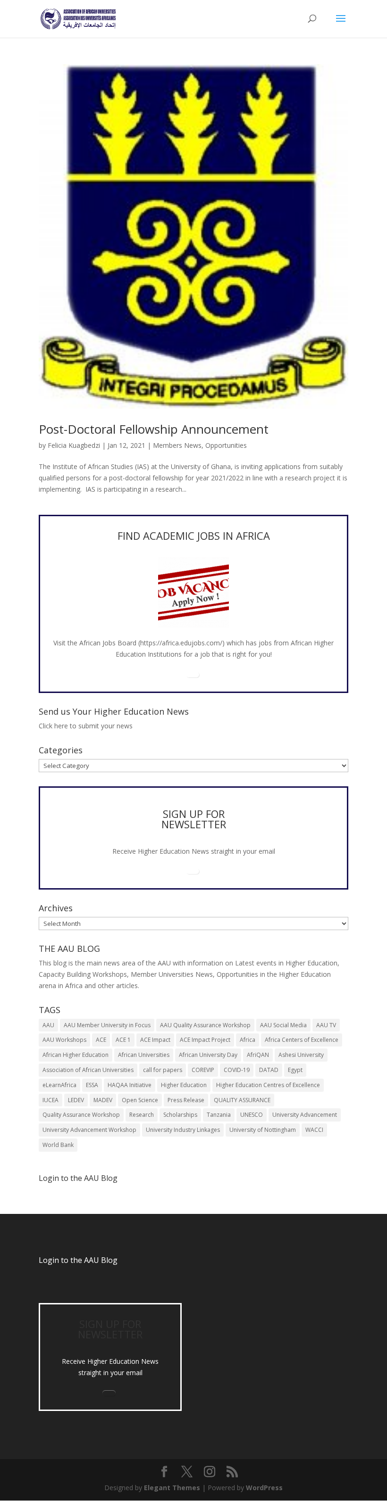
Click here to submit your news (86, 725)
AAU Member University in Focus (107, 1025)
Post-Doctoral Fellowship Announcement (154, 429)
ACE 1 (123, 1040)
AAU (48, 1025)
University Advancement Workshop (89, 1130)
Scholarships (180, 1115)
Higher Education (184, 1085)
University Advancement (304, 1115)
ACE (101, 1040)
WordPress (264, 1487)
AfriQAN (258, 1055)
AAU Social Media (283, 1025)
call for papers (162, 1070)
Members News (177, 445)
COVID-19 (237, 1070)
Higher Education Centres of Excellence (268, 1085)
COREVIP (203, 1070)
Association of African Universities (88, 1070)
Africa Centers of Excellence (301, 1040)
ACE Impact (155, 1040)
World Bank (58, 1145)
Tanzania (219, 1115)
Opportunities (226, 445)
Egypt (295, 1070)
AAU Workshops (64, 1040)
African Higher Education (75, 1055)
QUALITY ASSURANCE (242, 1100)
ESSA (92, 1085)
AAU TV (326, 1025)
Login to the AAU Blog (78, 1260)
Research (141, 1115)
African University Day (208, 1055)
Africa (247, 1040)
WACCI (314, 1130)
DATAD (268, 1070)
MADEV (102, 1100)
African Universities (143, 1055)
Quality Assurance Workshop (81, 1115)
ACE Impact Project (205, 1040)
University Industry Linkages (183, 1130)
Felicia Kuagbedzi (74, 445)
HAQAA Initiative (129, 1085)
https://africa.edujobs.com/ (181, 642)
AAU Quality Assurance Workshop (205, 1025)
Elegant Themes (172, 1487)
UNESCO (251, 1115)
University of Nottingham (262, 1130)
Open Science (140, 1100)
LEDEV (76, 1100)
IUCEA (50, 1100)
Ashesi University (301, 1055)
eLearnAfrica (59, 1085)
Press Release (186, 1100)
